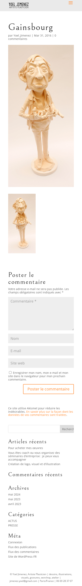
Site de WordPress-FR (22, 556)
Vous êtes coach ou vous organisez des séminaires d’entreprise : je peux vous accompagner (34, 456)
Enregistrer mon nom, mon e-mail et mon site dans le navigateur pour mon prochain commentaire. (38, 376)
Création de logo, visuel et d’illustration (34, 464)
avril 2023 (14, 504)
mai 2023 (14, 499)
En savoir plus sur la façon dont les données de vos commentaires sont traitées (40, 413)
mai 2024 (14, 494)
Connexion (15, 542)
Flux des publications (22, 547)
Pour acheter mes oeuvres (25, 448)
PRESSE (13, 525)
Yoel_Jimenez (22, 35)
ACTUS (12, 521)
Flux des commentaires (23, 552)
